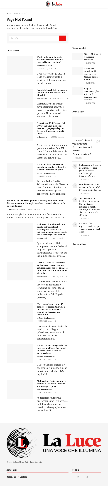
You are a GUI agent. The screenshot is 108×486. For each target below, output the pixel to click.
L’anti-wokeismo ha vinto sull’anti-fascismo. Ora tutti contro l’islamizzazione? (50, 59)
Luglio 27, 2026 (45, 321)
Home (9, 13)
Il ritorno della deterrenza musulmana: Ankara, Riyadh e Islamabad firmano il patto (51, 167)
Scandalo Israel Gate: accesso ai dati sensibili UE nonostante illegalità (52, 92)
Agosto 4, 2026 (34, 209)
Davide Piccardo (45, 390)
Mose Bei (43, 99)
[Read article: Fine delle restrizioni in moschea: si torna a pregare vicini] (77, 71)
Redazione (43, 137)
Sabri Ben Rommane (47, 173)
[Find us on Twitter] (87, 477)
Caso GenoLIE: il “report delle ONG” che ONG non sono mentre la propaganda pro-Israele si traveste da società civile (52, 128)
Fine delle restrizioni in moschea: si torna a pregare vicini (92, 74)
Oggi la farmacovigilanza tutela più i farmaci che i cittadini (92, 94)
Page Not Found (20, 13)
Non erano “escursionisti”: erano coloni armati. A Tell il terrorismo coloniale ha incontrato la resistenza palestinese (51, 309)
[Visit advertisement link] (86, 26)
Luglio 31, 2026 (56, 238)
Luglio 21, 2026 (45, 393)
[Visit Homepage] (54, 4)
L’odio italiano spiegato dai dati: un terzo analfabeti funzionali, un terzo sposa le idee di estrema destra (52, 349)
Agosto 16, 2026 (57, 137)
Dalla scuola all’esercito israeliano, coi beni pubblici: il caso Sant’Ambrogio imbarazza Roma (90, 170)
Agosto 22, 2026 (45, 69)
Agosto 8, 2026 (44, 176)
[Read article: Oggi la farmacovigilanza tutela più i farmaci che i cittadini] (77, 91)
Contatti (23, 477)
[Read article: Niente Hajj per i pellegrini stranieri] (77, 56)
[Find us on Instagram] (73, 477)
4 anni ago (90, 83)
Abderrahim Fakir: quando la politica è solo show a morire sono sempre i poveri (51, 383)
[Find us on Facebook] (83, 477)
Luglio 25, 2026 (45, 360)
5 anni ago (90, 63)
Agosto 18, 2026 (56, 99)
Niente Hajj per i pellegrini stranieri (92, 57)
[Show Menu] (8, 4)
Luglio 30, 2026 (56, 277)
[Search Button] (100, 4)
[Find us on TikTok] (78, 477)
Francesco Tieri (45, 66)
